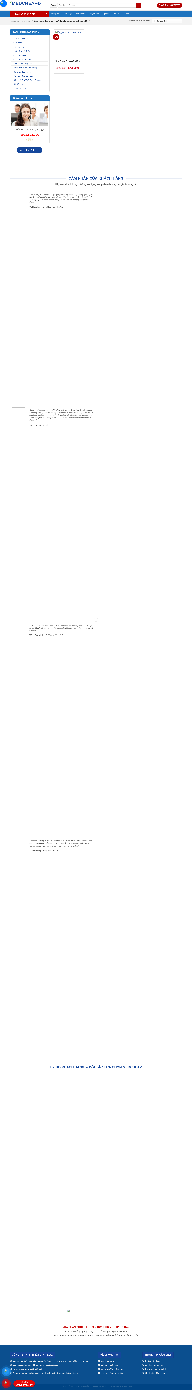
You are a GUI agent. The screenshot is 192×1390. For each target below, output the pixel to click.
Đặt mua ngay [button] (79, 68)
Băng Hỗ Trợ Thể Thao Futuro (27, 80)
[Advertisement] (96, 1331)
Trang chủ (55, 14)
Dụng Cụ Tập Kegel (22, 72)
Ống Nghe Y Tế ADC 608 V (67, 61)
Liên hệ (126, 14)
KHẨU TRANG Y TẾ (22, 39)
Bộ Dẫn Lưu (18, 84)
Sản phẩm (80, 14)
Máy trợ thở (18, 47)
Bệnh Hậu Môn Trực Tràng (25, 67)
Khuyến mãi (94, 14)
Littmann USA (19, 88)
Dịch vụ (106, 14)
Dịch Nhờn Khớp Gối (22, 63)
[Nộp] (138, 5)
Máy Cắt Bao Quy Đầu (23, 76)
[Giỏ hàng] (181, 14)
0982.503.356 (24, 1383)
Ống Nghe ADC (20, 55)
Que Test (17, 43)
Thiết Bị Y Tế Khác (21, 51)
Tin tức (116, 14)
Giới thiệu (68, 14)
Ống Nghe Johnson (22, 59)
